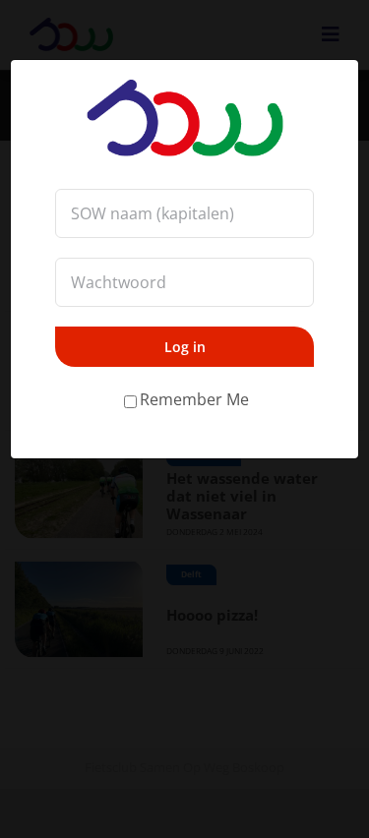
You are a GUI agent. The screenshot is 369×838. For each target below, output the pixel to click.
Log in (185, 346)
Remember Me (194, 399)
